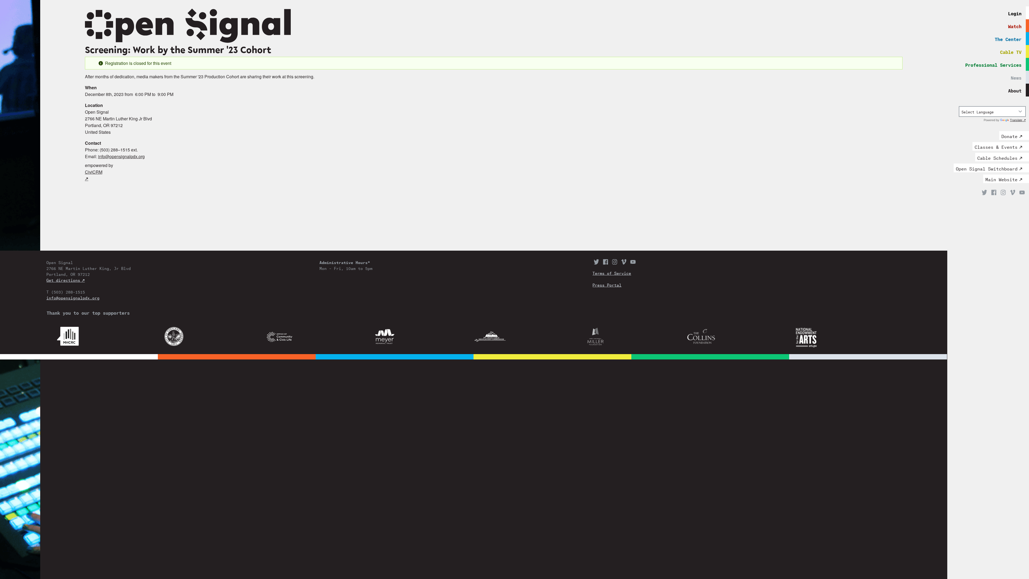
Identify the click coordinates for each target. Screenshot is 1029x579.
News (1016, 77)
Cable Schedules (997, 157)
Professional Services (993, 64)
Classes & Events (996, 146)
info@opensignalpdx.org (121, 156)
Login (1014, 12)
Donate (1009, 135)
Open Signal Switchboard (986, 168)
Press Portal (606, 285)
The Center (1008, 38)
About (1014, 90)
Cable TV (1010, 51)
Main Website (1001, 178)
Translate (1016, 120)
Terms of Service (611, 273)
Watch (1014, 25)
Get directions (63, 280)
